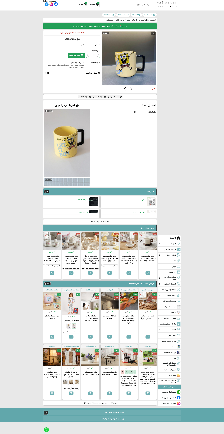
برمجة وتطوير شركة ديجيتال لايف (112, 419)
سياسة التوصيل (115, 97)
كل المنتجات (143, 20)
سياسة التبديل (99, 97)
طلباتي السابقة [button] (149, 15)
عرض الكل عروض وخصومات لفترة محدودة (100, 403)
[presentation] (131, 89)
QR (46, 73)
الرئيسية (153, 20)
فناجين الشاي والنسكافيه (115, 20)
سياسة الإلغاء (84, 97)
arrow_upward (45, 412)
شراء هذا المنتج (76, 55)
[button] (93, 4)
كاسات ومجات (131, 20)
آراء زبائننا (136, 15)
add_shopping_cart (148, 273)
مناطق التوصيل (123, 15)
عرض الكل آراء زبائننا (100, 221)
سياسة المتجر (108, 15)
